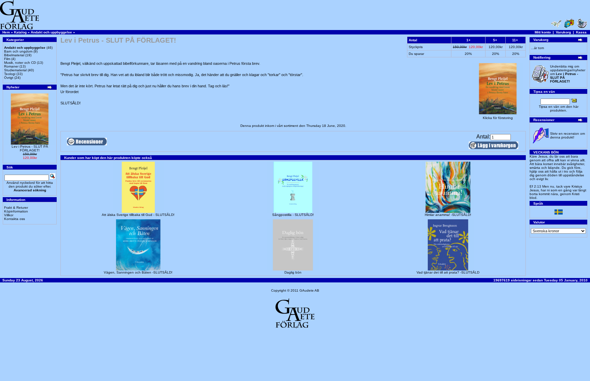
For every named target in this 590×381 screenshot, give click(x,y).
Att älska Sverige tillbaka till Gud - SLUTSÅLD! (138, 215)
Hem (6, 32)
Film (7, 59)
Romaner (11, 66)
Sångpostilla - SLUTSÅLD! (293, 215)
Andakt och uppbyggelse (51, 32)
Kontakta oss (14, 219)
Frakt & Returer (16, 207)
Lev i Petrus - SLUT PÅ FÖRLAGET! (30, 148)
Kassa (581, 32)
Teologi (9, 74)
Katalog (20, 32)
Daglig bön (292, 272)
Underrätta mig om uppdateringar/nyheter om (567, 73)
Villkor (8, 215)
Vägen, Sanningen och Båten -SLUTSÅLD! (138, 272)
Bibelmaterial (14, 55)
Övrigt (8, 77)
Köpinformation (16, 211)
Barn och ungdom (18, 51)
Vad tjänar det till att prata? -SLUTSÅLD (448, 272)
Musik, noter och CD (20, 62)
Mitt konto (543, 32)
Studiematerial (15, 70)
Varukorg (563, 32)
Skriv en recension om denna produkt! (567, 135)
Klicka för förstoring (498, 118)
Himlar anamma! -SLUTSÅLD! (448, 215)
